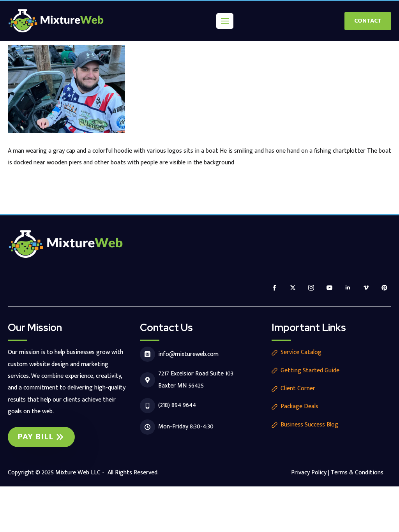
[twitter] (293, 287)
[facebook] (274, 287)
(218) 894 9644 (177, 405)
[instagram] (311, 287)
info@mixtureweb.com (188, 354)
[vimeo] (366, 287)
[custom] (384, 287)
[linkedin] (348, 287)
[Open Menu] (224, 21)
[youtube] (329, 287)
